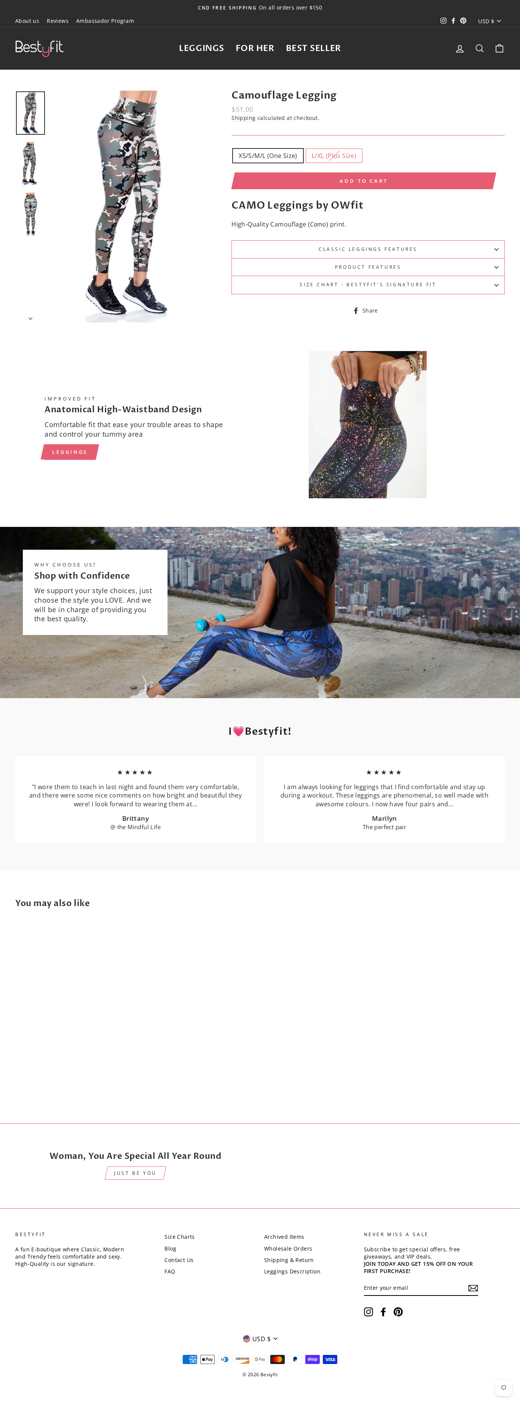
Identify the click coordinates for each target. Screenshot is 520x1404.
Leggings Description (292, 1271)
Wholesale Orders (288, 1248)
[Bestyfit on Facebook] (383, 1311)
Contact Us (178, 1260)
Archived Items (284, 1236)
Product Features (368, 267)
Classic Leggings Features (368, 249)
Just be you (135, 1173)
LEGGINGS (201, 48)
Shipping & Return (289, 1260)
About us (27, 20)
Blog (170, 1248)
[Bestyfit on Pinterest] (398, 1311)
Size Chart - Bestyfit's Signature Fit (368, 284)
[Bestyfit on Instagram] (368, 1311)
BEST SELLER (313, 48)
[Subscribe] (473, 1288)
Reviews (58, 20)
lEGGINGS (70, 451)
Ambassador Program (105, 20)
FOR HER (255, 48)
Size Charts (179, 1236)
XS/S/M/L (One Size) (268, 156)
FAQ (169, 1271)
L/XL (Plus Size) (334, 156)
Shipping (243, 117)
